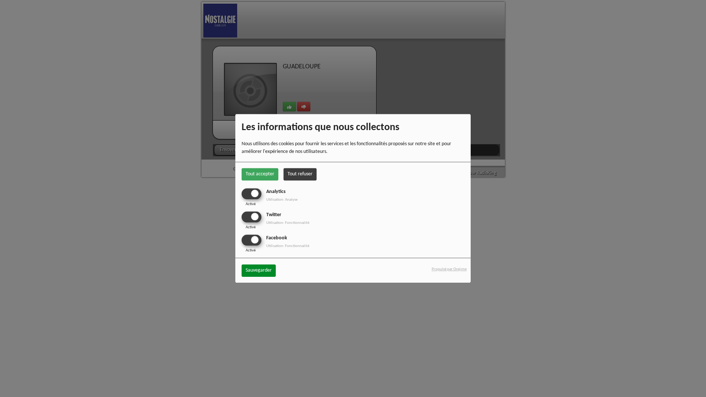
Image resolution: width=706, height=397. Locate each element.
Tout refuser (300, 174)
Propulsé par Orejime (449, 269)
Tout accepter (260, 174)
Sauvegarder (259, 270)
